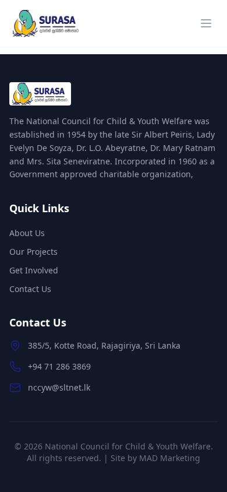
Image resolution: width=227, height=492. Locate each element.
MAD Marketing (169, 457)
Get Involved (33, 270)
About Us (27, 232)
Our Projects (33, 251)
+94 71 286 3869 (59, 366)
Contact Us (30, 288)
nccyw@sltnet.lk (59, 387)
